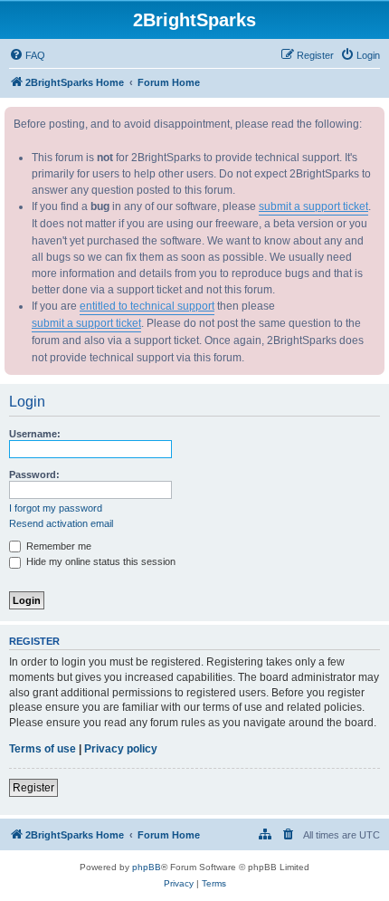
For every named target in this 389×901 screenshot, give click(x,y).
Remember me (57, 546)
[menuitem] (27, 55)
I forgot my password (55, 508)
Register (33, 787)
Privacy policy (120, 749)
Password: (34, 474)
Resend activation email (61, 523)
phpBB (146, 867)
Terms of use (42, 749)
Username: (35, 433)
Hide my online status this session (100, 561)
